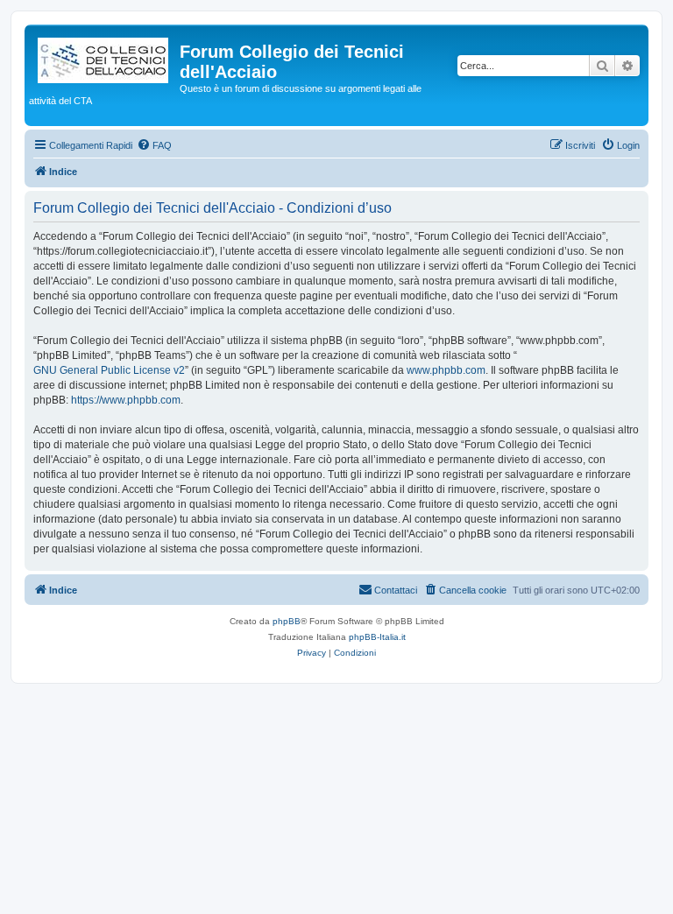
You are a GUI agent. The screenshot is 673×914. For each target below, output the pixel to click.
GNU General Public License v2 (109, 370)
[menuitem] (154, 145)
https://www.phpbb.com (126, 400)
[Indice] (104, 57)
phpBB (287, 621)
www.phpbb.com (446, 370)
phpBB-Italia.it (377, 637)
